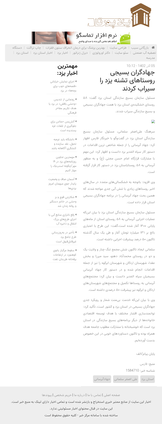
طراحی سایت (118, 48)
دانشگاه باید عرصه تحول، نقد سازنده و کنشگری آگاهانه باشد (63, 144)
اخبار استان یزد (43, 53)
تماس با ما (94, 395)
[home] (153, 48)
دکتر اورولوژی (101, 53)
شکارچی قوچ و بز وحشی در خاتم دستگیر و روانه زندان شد (63, 201)
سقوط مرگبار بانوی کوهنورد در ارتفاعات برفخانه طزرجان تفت (64, 255)
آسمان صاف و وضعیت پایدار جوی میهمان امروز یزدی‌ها (62, 184)
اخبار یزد (62, 53)
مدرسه (150, 58)
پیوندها (47, 395)
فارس (143, 364)
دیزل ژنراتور (80, 53)
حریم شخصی (63, 395)
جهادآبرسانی (102, 379)
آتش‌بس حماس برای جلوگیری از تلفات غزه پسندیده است (63, 126)
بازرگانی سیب (140, 48)
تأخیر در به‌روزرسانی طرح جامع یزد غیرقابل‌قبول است (64, 237)
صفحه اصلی (112, 395)
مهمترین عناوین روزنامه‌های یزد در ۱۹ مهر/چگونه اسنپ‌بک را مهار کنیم (63, 164)
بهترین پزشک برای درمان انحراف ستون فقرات (75, 48)
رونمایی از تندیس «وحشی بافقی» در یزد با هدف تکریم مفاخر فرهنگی (62, 106)
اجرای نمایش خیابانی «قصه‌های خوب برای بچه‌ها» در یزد (63, 86)
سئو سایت (121, 53)
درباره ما (79, 395)
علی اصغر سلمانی (125, 379)
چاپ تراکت (34, 48)
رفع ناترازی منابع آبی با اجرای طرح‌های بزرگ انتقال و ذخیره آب (62, 219)
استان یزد (22, 53)
